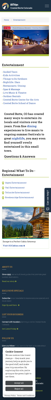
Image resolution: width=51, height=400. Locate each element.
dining (32, 126)
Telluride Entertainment (17, 192)
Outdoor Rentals (12, 96)
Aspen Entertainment (16, 182)
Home (6, 20)
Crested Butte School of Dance (19, 103)
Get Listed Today (9, 329)
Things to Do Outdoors (15, 78)
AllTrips (14, 4)
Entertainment (19, 20)
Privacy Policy (10, 395)
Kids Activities (11, 75)
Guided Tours (10, 71)
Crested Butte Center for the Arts (21, 99)
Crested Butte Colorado (21, 8)
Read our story (8, 281)
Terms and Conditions (26, 395)
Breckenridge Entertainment (19, 197)
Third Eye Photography (39, 28)
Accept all (19, 383)
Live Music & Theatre (14, 92)
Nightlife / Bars (11, 82)
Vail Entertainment (15, 187)
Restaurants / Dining (14, 85)
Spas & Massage (11, 89)
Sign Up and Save (9, 305)
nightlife (18, 138)
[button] (5, 40)
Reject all (19, 388)
